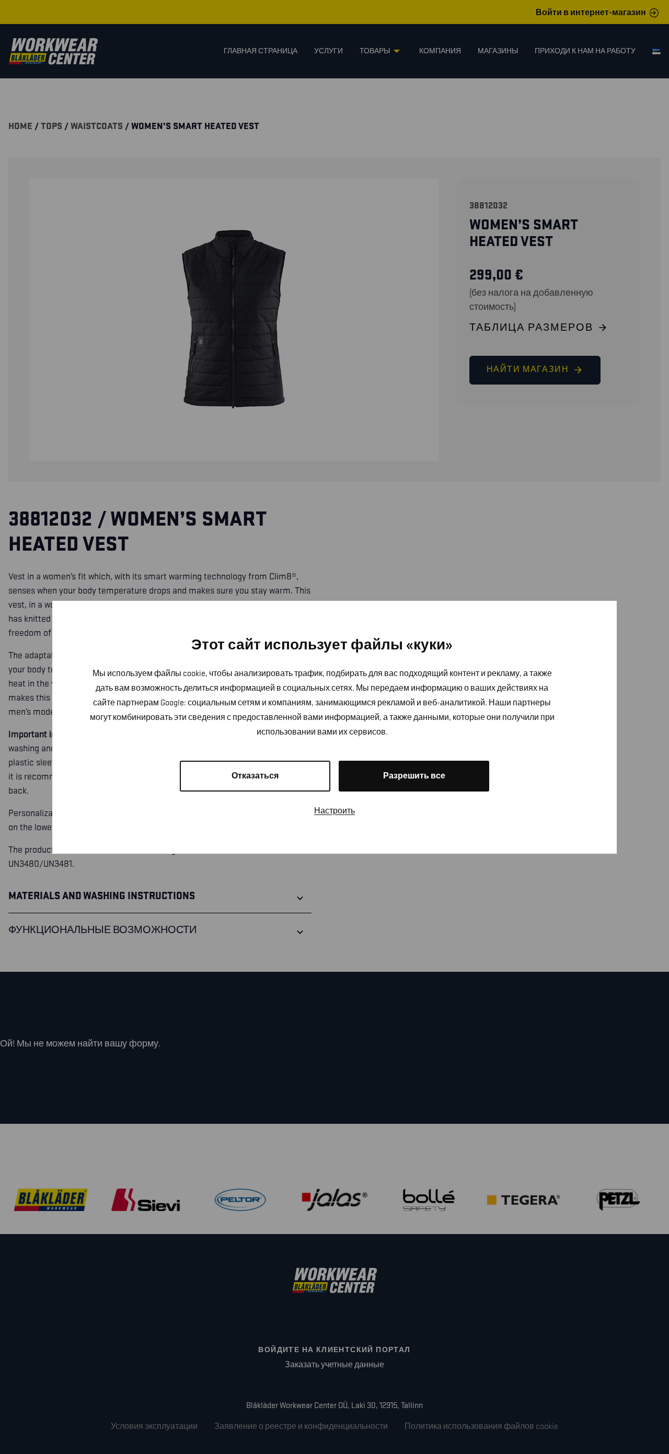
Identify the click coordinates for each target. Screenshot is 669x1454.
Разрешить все (414, 776)
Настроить (334, 811)
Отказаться (255, 776)
